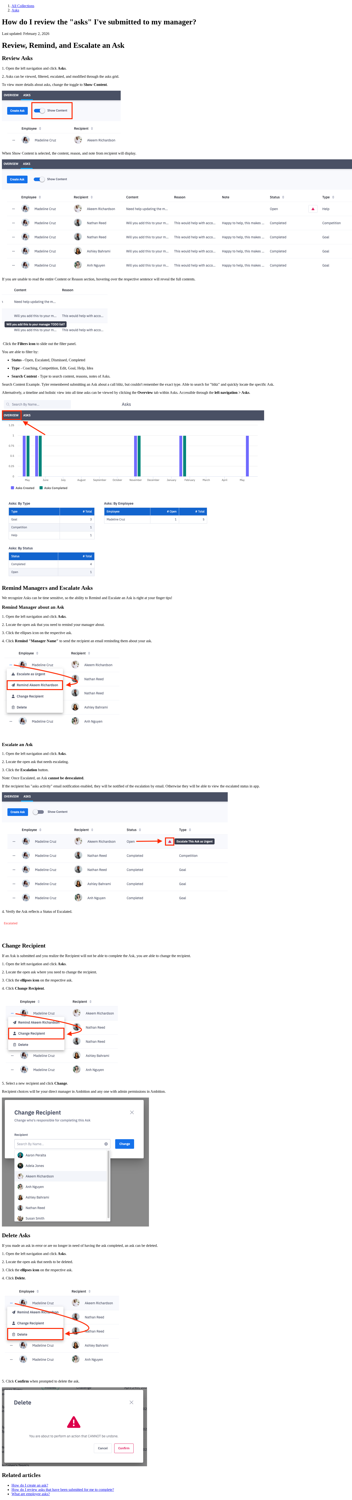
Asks (15, 10)
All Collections (22, 6)
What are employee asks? (30, 1494)
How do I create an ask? (29, 1485)
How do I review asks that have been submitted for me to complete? (62, 1490)
